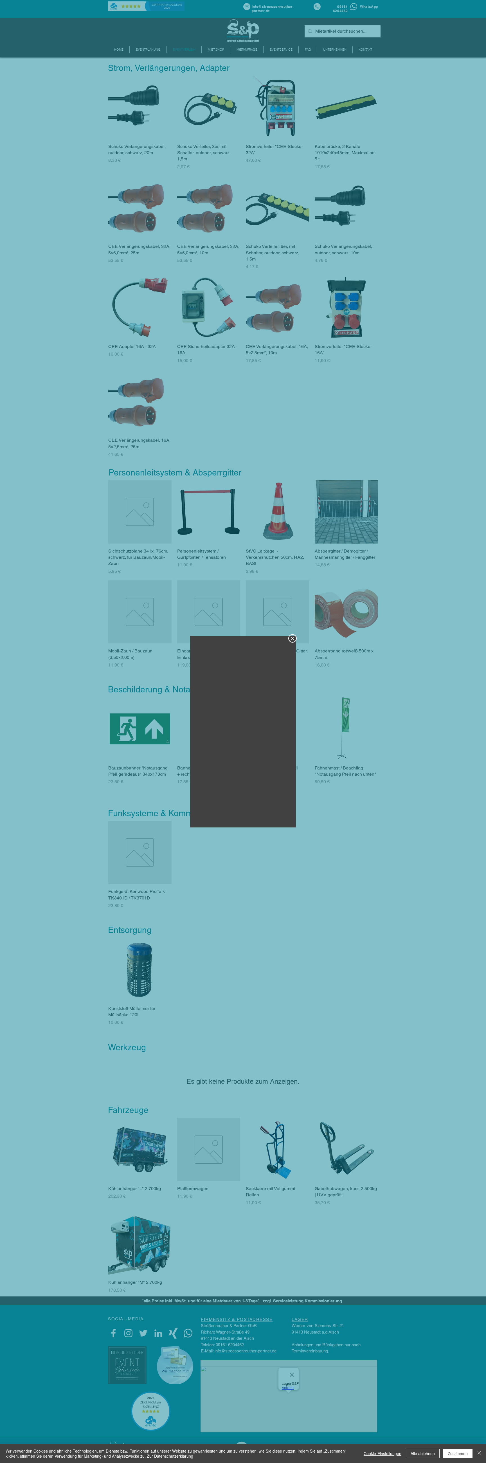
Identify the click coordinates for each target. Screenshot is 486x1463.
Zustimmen (458, 1453)
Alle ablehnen (423, 1453)
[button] (292, 638)
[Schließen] (479, 1453)
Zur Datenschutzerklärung (170, 1456)
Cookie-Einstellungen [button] (382, 1453)
